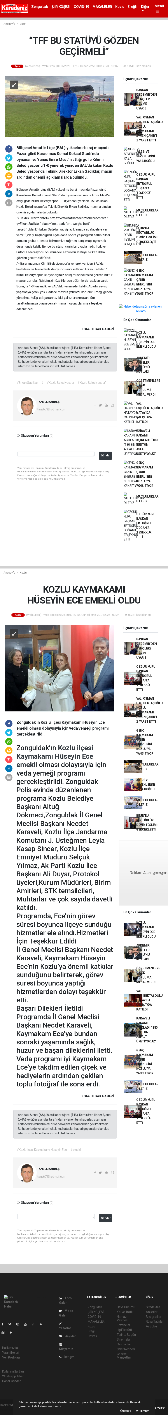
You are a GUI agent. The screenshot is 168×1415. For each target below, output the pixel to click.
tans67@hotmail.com (51, 409)
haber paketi (8, 1409)
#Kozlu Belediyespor (60, 382)
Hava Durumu (126, 1307)
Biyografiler (153, 1316)
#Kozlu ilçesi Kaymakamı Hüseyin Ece (42, 1149)
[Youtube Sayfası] (27, 1324)
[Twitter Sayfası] (11, 1324)
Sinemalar (124, 1339)
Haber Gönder (11, 1381)
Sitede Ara (153, 1307)
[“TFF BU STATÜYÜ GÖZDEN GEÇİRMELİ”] (59, 106)
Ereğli (132, 7)
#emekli (75, 1149)
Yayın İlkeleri (10, 1352)
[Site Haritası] (5, 1332)
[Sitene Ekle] (13, 1332)
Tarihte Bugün (126, 1334)
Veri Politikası (11, 1357)
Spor (23, 23)
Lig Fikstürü (124, 1330)
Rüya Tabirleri (155, 1321)
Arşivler (70, 1336)
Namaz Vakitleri (122, 1318)
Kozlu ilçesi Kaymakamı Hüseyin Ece (54, 752)
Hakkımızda (10, 1348)
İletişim (69, 1357)
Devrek (92, 1336)
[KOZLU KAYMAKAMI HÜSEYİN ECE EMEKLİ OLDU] (59, 668)
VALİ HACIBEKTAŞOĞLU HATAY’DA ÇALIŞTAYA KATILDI (149, 413)
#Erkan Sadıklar (27, 382)
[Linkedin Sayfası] (35, 1324)
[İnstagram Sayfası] (19, 1324)
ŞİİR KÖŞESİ (61, 7)
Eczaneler (123, 1325)
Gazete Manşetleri (124, 1355)
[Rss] (43, 1324)
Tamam (144, 1410)
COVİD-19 (81, 7)
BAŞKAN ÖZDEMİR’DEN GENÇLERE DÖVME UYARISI (146, 99)
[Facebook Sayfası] (4, 1324)
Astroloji (151, 1326)
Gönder (106, 455)
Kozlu (119, 7)
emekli (27, 764)
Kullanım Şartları (13, 1371)
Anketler (151, 1312)
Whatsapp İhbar (12, 1376)
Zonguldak (39, 7)
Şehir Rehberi (126, 1349)
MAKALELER (102, 7)
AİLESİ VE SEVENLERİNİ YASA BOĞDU (145, 156)
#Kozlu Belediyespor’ (92, 382)
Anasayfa (10, 23)
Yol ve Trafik (125, 1312)
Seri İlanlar (124, 1344)
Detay (127, 1410)
